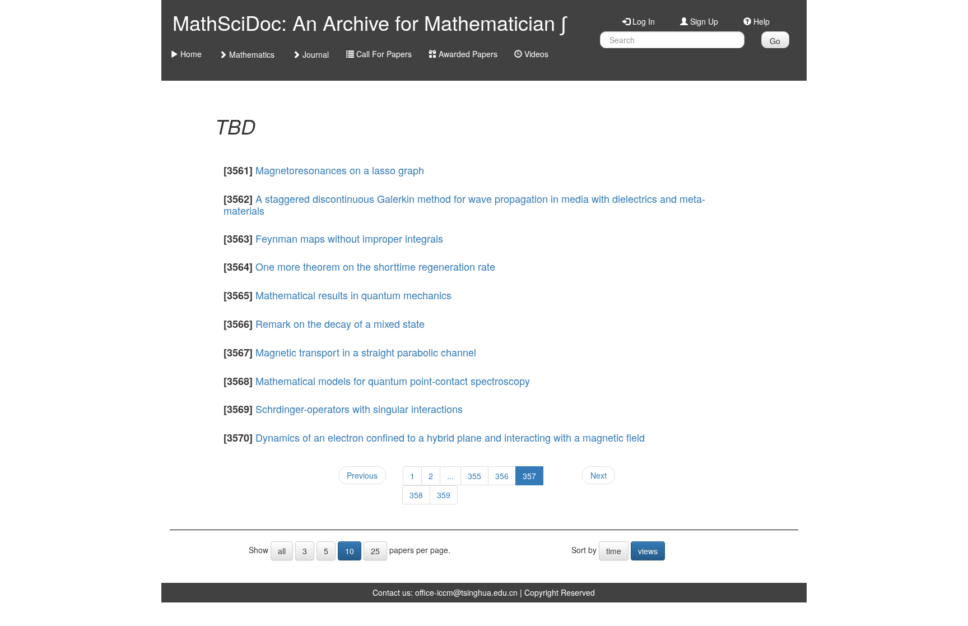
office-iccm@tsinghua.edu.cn (466, 592)
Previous (362, 475)
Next (598, 475)
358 (416, 494)
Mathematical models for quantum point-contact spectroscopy (392, 380)
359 (443, 494)
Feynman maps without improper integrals (349, 238)
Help (760, 21)
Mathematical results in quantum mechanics (353, 295)
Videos (535, 53)
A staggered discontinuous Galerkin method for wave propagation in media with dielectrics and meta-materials (464, 204)
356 (502, 475)
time (613, 551)
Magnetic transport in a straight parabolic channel (365, 352)
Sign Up (703, 21)
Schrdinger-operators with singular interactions (359, 408)
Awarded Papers (466, 53)
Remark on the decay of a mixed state (340, 323)
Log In (642, 21)
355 (474, 475)
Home (190, 53)
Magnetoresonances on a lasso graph (339, 170)
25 (375, 551)
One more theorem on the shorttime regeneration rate (375, 266)
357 (529, 475)
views (648, 551)
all (282, 551)
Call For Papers (383, 53)
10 (349, 551)
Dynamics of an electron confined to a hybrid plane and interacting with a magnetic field (450, 437)
